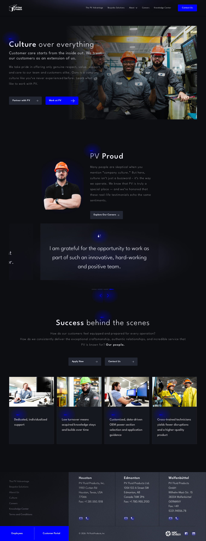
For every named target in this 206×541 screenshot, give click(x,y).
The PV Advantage (94, 8)
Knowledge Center (162, 8)
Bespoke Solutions (116, 8)
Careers (146, 8)
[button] (133, 7)
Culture (13, 498)
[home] (15, 7)
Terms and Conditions (20, 514)
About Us (14, 492)
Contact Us (187, 8)
